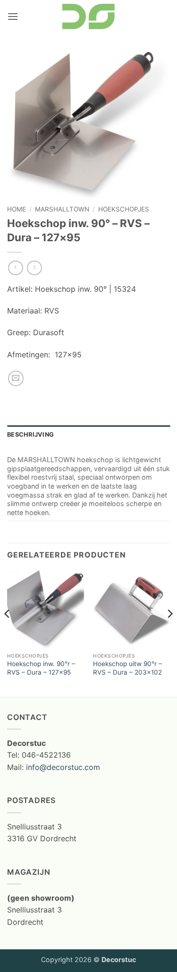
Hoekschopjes (123, 209)
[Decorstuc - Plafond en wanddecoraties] (88, 16)
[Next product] (15, 268)
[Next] (169, 632)
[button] (12, 16)
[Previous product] (34, 268)
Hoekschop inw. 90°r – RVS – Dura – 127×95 (41, 668)
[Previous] (7, 632)
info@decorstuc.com (63, 767)
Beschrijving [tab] (30, 434)
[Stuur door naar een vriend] (16, 378)
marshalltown (62, 209)
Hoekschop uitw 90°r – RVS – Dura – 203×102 (127, 668)
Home (16, 209)
